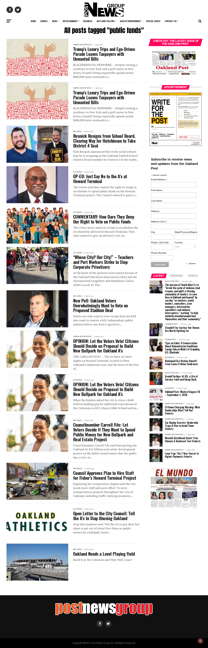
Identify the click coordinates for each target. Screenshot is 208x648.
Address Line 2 (158, 221)
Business (87, 21)
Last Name (156, 200)
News (54, 21)
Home (33, 21)
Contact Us (170, 21)
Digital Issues (153, 21)
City (153, 232)
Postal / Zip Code (160, 242)
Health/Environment (130, 21)
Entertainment (70, 21)
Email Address (159, 179)
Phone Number (159, 253)
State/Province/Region (185, 232)
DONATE (44, 21)
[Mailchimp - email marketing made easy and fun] (190, 264)
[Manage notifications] (200, 640)
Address (155, 211)
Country (179, 242)
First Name (156, 190)
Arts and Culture (106, 21)
